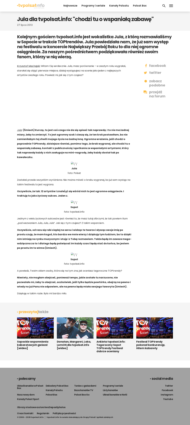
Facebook (167, 390)
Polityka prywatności (64, 413)
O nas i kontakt (25, 413)
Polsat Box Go (81, 394)
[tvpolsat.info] (30, 7)
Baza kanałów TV (83, 390)
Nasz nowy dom (25, 394)
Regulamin (43, 413)
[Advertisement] (74, 102)
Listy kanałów (110, 390)
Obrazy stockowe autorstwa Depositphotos (41, 407)
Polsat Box (140, 5)
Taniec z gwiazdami (85, 385)
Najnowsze (70, 5)
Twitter (169, 385)
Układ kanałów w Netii (115, 394)
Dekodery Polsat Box (57, 385)
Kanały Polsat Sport (28, 399)
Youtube (168, 399)
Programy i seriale (93, 5)
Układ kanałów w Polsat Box (30, 387)
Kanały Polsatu (119, 5)
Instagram (167, 394)
